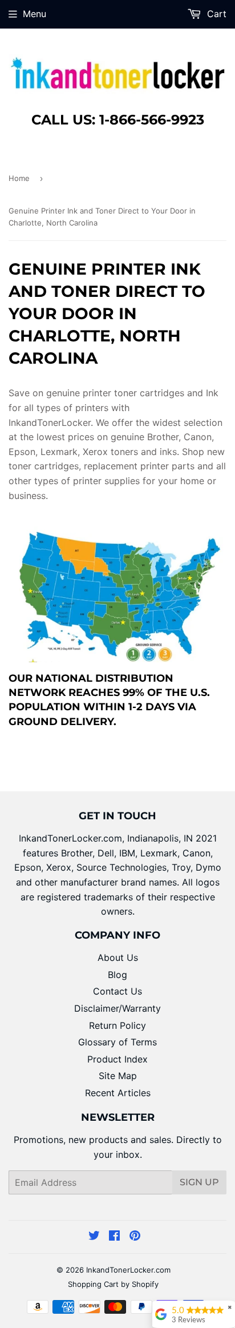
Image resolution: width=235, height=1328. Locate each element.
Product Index (117, 1059)
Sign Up (199, 1182)
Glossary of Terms (117, 1042)
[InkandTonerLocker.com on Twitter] (94, 1236)
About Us (118, 957)
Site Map (118, 1075)
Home (19, 178)
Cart (215, 13)
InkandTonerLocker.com (128, 1269)
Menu (34, 13)
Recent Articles (118, 1092)
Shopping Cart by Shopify (113, 1284)
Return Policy (117, 1025)
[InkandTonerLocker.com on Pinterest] (135, 1236)
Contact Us (117, 991)
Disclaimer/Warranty (117, 1008)
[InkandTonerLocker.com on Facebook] (114, 1236)
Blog (117, 974)
